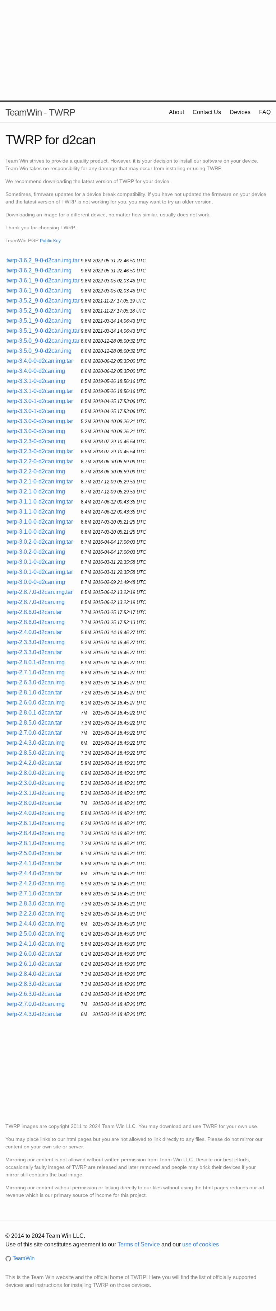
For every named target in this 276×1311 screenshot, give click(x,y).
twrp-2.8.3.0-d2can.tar (34, 984)
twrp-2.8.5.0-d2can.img (35, 753)
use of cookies (200, 1244)
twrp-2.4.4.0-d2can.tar (34, 873)
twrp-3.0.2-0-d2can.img (35, 552)
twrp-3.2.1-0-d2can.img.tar (39, 481)
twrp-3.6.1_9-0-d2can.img (39, 290)
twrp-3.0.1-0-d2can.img (35, 562)
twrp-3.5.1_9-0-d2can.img (39, 321)
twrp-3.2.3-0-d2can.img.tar (39, 451)
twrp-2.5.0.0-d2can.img (35, 934)
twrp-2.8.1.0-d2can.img (35, 843)
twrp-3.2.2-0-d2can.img (35, 471)
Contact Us (207, 112)
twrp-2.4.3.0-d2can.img (35, 743)
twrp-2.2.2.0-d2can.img (35, 913)
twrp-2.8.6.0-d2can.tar (34, 612)
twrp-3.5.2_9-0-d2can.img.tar (42, 301)
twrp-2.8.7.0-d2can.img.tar (39, 592)
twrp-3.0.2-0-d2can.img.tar (39, 542)
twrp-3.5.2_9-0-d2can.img (39, 311)
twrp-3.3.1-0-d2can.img (35, 381)
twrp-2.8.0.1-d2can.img (35, 662)
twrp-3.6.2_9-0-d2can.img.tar (42, 260)
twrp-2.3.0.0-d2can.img (35, 783)
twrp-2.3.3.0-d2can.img (35, 642)
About (176, 112)
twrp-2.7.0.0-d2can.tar (34, 733)
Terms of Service (139, 1244)
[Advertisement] (138, 50)
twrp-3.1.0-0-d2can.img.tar (39, 522)
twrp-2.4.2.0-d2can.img (35, 883)
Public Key (50, 240)
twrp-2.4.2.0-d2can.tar (34, 763)
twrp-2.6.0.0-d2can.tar (34, 954)
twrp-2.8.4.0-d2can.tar (34, 974)
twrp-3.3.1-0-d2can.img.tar (39, 391)
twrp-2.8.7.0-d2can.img (35, 602)
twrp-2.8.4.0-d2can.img (35, 833)
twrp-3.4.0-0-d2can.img (35, 371)
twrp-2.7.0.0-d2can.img (35, 1004)
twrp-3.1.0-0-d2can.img (35, 532)
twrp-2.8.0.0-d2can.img (35, 773)
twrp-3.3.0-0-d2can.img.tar (39, 421)
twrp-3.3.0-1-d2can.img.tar (39, 401)
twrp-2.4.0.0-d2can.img (35, 813)
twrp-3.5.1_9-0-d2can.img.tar (42, 331)
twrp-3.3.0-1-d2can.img (35, 411)
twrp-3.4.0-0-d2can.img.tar (39, 361)
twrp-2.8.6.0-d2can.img (35, 622)
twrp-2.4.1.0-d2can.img (35, 944)
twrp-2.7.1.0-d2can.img (35, 672)
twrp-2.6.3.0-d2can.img (35, 682)
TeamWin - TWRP (40, 112)
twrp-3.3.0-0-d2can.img (35, 431)
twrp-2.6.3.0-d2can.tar (34, 994)
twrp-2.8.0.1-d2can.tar (34, 713)
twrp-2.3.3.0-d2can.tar (34, 652)
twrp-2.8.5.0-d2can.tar (34, 723)
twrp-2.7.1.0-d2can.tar (34, 893)
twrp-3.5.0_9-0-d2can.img (39, 351)
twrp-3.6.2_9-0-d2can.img (39, 270)
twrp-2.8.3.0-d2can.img (35, 903)
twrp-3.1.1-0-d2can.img (35, 512)
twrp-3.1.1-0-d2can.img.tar (39, 501)
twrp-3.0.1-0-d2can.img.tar (39, 572)
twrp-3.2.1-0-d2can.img (35, 491)
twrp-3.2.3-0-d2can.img (35, 441)
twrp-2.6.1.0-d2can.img (35, 823)
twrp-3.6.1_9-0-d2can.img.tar (42, 280)
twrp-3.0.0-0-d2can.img (35, 582)
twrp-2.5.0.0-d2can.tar (34, 853)
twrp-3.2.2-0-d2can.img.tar (39, 461)
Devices (240, 112)
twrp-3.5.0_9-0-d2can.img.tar (42, 341)
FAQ (265, 112)
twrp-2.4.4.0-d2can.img (35, 924)
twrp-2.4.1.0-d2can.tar (34, 863)
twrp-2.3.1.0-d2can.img (35, 793)
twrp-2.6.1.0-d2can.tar (34, 964)
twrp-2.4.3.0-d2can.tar (34, 1014)
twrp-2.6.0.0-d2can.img (35, 702)
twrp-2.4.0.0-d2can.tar (34, 632)
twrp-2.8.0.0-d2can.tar (34, 803)
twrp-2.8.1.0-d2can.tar (34, 692)
